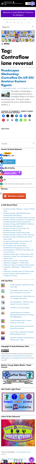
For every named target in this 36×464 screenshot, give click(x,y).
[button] (4, 461)
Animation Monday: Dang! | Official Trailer (16, 232)
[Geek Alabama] (18, 36)
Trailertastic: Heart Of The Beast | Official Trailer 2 (19, 265)
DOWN (20, 461)
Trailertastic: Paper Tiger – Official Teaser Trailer (18, 254)
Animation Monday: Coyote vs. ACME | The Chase (19, 235)
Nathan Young (10, 88)
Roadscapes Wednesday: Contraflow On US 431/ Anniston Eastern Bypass (17, 77)
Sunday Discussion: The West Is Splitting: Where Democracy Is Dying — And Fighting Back (22, 315)
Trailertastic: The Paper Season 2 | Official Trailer (18, 271)
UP (16, 461)
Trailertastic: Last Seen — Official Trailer (15, 260)
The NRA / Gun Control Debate (19, 308)
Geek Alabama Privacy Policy (13, 459)
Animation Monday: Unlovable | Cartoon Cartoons (19, 217)
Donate (10, 161)
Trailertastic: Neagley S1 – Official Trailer (16, 263)
